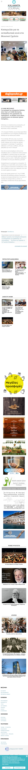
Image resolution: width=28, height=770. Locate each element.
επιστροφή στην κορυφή (21, 246)
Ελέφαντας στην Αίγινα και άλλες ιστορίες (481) (6, 287)
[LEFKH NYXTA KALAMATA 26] (14, 384)
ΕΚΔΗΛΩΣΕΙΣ (4, 729)
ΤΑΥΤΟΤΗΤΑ (3, 742)
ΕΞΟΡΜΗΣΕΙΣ (4, 710)
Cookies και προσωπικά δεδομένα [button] (11, 762)
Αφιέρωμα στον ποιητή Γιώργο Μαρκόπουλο (14, 584)
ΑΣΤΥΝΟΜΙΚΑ (4, 705)
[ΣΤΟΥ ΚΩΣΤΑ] (14, 448)
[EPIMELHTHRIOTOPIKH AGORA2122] (14, 188)
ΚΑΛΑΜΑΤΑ (3, 690)
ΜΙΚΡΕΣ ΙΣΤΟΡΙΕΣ (5, 735)
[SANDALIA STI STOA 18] (14, 406)
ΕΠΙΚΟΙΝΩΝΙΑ (4, 743)
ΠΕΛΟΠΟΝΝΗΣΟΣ (5, 692)
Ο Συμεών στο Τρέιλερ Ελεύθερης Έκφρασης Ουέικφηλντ (14, 605)
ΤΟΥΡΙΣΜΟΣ (3, 720)
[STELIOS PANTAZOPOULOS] (14, 501)
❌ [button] (27, 756)
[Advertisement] (14, 76)
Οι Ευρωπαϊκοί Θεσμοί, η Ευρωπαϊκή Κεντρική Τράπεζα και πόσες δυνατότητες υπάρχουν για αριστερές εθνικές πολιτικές (14, 676)
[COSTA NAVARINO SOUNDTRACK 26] (14, 428)
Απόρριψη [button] (7, 767)
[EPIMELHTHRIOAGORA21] (14, 535)
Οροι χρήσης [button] (5, 764)
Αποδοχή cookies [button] (19, 767)
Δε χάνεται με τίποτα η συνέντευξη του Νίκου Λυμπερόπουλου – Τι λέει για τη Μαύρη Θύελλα (20, 272)
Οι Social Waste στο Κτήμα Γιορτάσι (7, 326)
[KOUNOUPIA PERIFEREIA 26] (14, 466)
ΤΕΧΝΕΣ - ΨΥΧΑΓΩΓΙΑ (6, 727)
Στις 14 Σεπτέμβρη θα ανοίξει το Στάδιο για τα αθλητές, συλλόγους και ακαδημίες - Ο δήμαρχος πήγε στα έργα (7, 310)
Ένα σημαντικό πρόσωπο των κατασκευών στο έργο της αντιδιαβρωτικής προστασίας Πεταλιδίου (19, 310)
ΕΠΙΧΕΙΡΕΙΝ (3, 719)
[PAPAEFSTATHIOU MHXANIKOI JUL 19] (14, 520)
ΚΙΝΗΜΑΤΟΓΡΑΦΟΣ (5, 730)
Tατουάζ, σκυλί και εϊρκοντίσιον (14, 633)
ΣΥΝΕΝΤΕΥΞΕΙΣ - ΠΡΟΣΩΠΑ (7, 734)
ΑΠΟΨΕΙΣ (3, 707)
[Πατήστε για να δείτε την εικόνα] (14, 50)
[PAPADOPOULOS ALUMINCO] (14, 100)
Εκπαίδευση (11, 231)
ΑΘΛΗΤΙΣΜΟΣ (4, 732)
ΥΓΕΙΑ (2, 704)
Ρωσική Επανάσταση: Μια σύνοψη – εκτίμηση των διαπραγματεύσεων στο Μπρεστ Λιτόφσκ (14, 654)
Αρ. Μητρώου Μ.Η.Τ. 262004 (15, 749)
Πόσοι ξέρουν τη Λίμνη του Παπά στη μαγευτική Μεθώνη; (7, 270)
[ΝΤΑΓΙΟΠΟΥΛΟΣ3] (14, 95)
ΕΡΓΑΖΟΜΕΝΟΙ (4, 700)
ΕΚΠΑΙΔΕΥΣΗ (4, 702)
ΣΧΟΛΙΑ (2, 709)
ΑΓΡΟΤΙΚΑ (3, 717)
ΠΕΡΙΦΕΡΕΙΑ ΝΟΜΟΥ (5, 694)
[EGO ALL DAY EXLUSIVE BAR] (14, 14)
